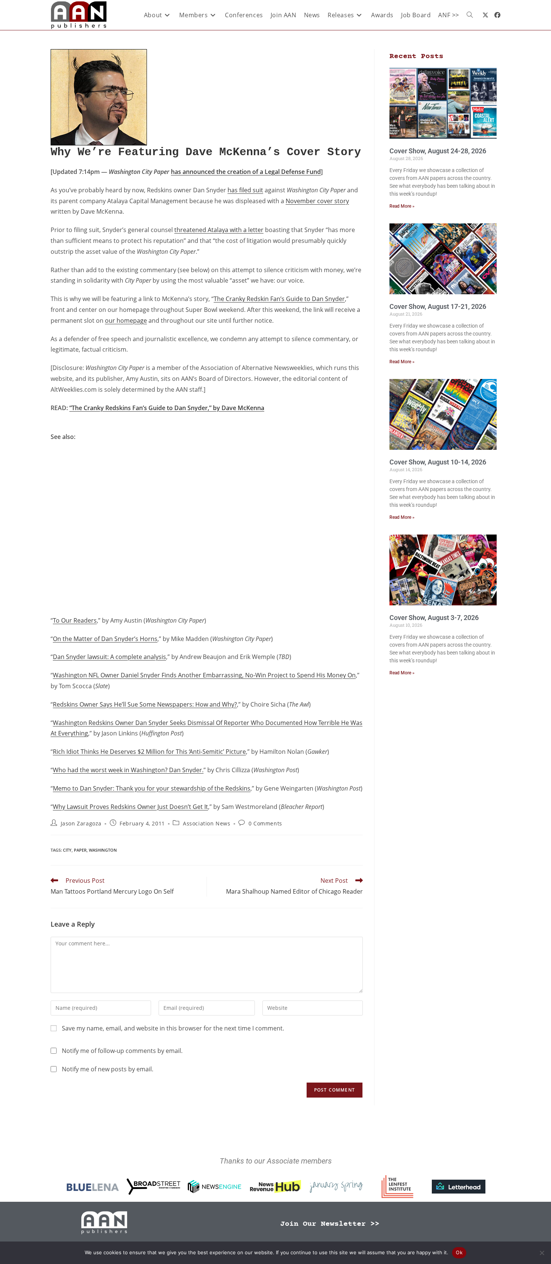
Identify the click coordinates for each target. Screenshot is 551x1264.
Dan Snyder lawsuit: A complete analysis (109, 657)
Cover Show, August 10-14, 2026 (437, 462)
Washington (103, 850)
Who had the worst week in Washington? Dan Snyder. (128, 770)
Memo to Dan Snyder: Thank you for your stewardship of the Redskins (151, 788)
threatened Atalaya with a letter (219, 230)
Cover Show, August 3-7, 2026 (434, 618)
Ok (459, 1252)
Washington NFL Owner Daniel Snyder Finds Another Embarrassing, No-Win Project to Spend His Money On (204, 675)
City (67, 850)
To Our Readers (75, 620)
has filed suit (245, 190)
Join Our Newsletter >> (329, 1224)
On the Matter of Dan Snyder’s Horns (105, 639)
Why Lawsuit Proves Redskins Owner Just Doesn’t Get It (130, 807)
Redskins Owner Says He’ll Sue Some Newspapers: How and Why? (145, 704)
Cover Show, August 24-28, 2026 (437, 151)
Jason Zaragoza (81, 823)
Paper (80, 850)
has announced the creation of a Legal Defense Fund (246, 172)
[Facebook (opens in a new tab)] (497, 15)
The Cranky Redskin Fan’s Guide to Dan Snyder (279, 299)
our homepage (126, 320)
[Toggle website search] (469, 15)
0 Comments (265, 823)
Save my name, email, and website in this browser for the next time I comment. (173, 1028)
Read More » (402, 206)
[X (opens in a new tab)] (485, 15)
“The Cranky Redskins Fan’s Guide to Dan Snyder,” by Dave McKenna (166, 408)
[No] (541, 1253)
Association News (207, 823)
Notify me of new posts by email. (107, 1069)
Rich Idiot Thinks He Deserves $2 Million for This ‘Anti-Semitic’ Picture (149, 751)
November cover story (317, 201)
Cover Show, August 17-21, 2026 (437, 306)
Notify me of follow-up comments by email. (122, 1051)
